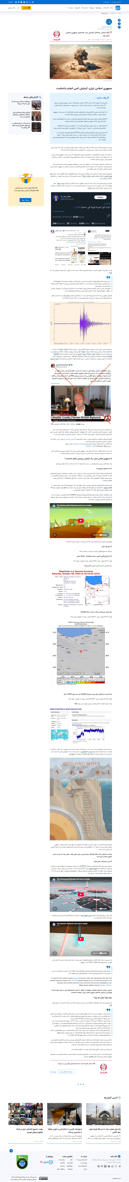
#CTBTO (74, 981)
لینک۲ (84, 176)
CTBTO (73, 495)
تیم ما (85, 1169)
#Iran (76, 978)
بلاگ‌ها (63, 1163)
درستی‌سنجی (104, 13)
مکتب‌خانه (85, 8)
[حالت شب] (18, 8)
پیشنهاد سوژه (61, 1169)
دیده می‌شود (60, 183)
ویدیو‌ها (91, 8)
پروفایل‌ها (98, 8)
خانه (111, 8)
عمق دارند (72, 754)
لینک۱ (88, 176)
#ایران (58, 439)
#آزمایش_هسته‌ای (70, 439)
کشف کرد (64, 488)
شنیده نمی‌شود (54, 359)
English (10, 2)
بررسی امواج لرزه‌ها (86, 915)
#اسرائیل (81, 444)
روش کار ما (106, 2)
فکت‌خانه (105, 8)
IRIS (76, 704)
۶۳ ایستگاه (88, 566)
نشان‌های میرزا (83, 1166)
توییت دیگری (82, 354)
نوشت (110, 273)
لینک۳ (89, 354)
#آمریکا (75, 444)
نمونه (83, 352)
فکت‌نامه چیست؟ (116, 2)
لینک (71, 174)
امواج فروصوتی (93, 868)
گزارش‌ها (77, 8)
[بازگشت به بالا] (11, 1151)
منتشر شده (66, 296)
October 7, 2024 (91, 446)
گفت (110, 1005)
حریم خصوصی (116, 1178)
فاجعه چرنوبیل (108, 488)
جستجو (62, 1166)
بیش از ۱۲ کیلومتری (86, 752)
